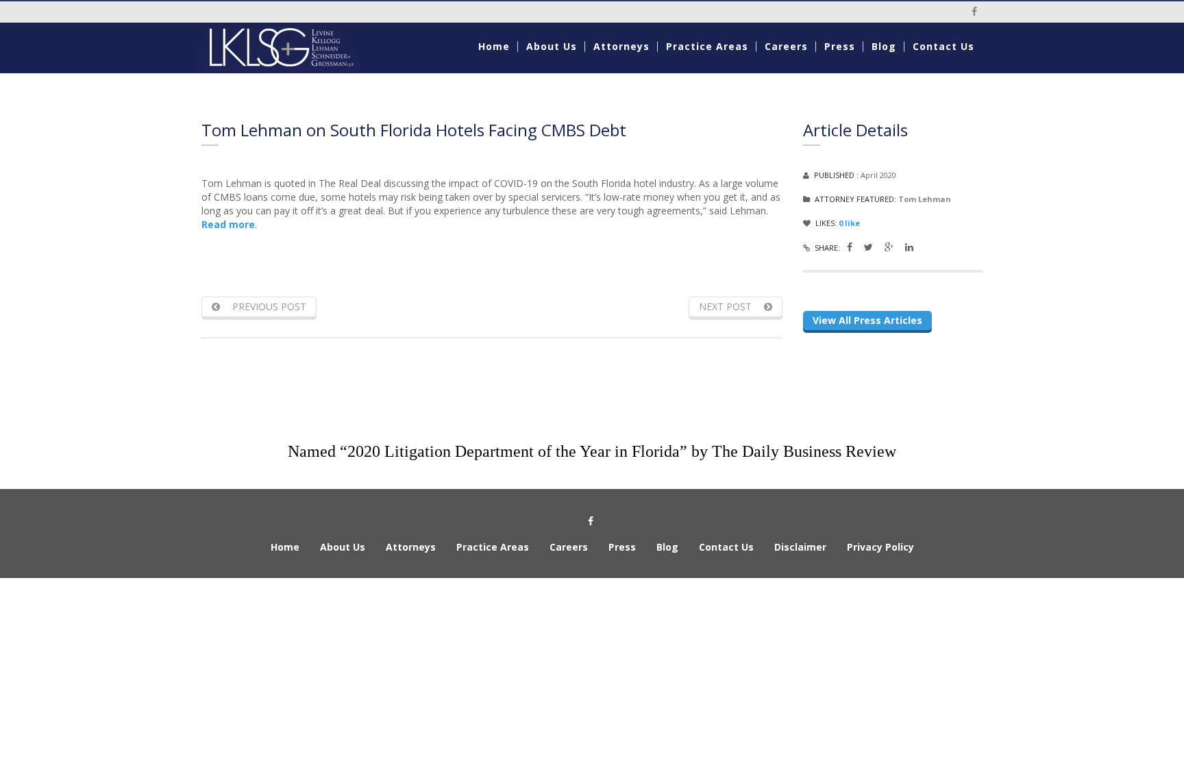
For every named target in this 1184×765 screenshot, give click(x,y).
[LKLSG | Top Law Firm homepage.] (291, 48)
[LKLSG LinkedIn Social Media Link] (909, 247)
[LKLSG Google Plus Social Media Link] (889, 247)
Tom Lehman (924, 199)
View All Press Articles (867, 320)
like (849, 223)
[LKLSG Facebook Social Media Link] (849, 247)
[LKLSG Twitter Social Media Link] (868, 247)
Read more (228, 224)
